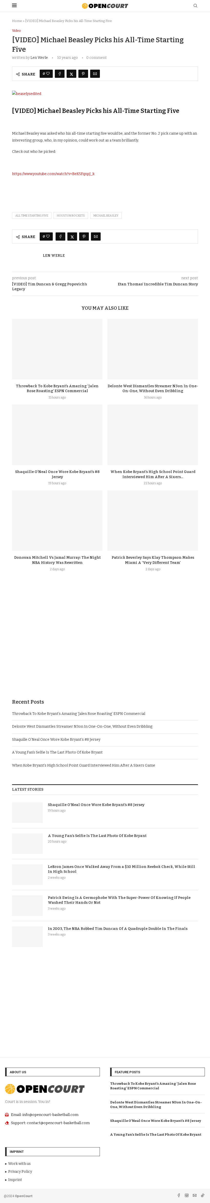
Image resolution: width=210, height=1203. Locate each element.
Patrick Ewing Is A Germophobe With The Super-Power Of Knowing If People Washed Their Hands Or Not (119, 900)
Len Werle (39, 58)
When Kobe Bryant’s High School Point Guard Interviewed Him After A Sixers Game (83, 765)
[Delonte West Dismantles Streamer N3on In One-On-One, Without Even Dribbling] (153, 349)
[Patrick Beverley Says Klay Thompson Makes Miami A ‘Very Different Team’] (153, 520)
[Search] (195, 6)
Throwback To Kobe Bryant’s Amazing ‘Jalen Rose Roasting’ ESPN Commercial (78, 714)
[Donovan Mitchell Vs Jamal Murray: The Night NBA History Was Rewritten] (57, 520)
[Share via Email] (95, 74)
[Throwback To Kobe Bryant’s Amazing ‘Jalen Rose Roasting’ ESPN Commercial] (57, 349)
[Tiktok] (202, 1196)
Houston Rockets (71, 215)
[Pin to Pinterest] (83, 74)
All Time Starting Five (31, 215)
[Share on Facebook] (60, 74)
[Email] (195, 1196)
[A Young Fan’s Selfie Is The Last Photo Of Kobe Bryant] (27, 843)
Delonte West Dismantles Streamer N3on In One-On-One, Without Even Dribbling (82, 726)
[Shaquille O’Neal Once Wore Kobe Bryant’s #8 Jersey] (57, 435)
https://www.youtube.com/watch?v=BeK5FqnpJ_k (53, 174)
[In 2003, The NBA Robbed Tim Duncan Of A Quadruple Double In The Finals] (27, 936)
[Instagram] (187, 1196)
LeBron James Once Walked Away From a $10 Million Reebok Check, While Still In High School (121, 869)
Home (17, 21)
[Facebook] (179, 1196)
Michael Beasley (105, 215)
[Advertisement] (105, 647)
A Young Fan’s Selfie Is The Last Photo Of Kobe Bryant (57, 752)
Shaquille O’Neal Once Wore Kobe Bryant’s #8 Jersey (56, 739)
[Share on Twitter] (71, 74)
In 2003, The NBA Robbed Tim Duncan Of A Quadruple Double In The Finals (117, 929)
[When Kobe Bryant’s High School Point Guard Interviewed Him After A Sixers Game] (153, 435)
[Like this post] (48, 74)
